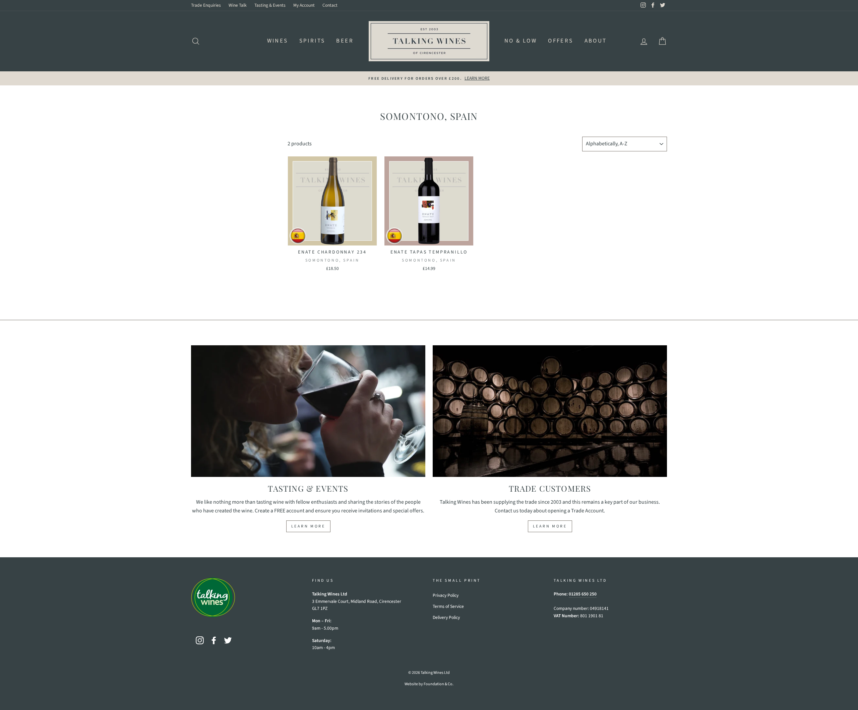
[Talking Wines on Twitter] (228, 640)
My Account (304, 5)
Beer (345, 41)
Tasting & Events (270, 5)
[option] (429, 78)
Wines (277, 41)
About (596, 41)
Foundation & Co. (438, 684)
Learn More (308, 526)
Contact (330, 5)
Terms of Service (448, 606)
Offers (560, 41)
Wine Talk (238, 5)
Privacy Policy (445, 595)
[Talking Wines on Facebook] (214, 640)
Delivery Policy (446, 617)
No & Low (520, 41)
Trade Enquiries (206, 5)
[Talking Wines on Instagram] (200, 640)
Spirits (312, 41)
